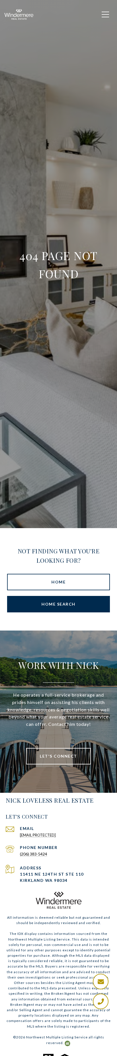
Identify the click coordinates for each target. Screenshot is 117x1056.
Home (58, 581)
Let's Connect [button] (58, 756)
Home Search (58, 604)
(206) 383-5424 (33, 853)
